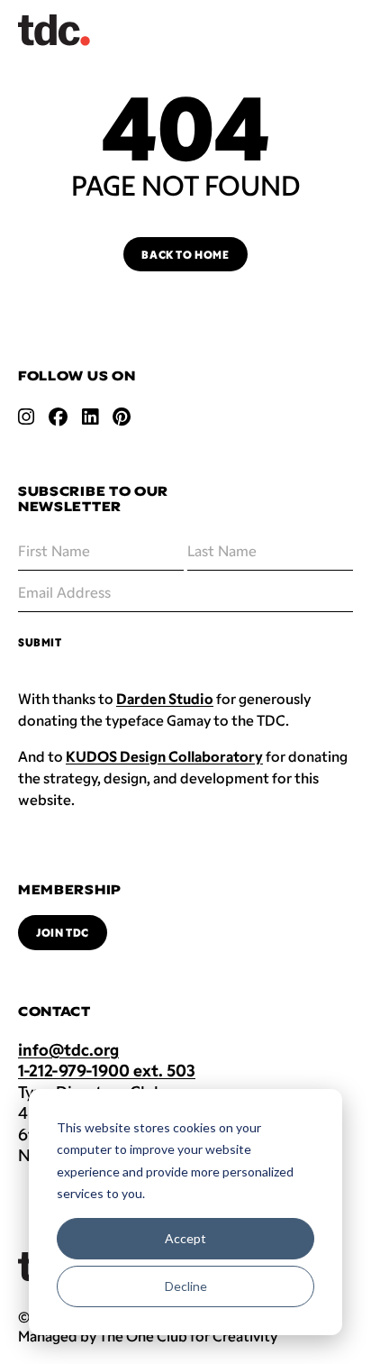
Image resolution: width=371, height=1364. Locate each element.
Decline (186, 1286)
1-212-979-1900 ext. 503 (106, 1070)
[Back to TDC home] (54, 30)
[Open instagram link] (26, 416)
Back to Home (185, 254)
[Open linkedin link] (90, 416)
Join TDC (62, 932)
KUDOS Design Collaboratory (164, 755)
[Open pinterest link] (122, 416)
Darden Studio (164, 698)
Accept (185, 1238)
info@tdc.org (68, 1049)
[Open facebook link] (58, 416)
